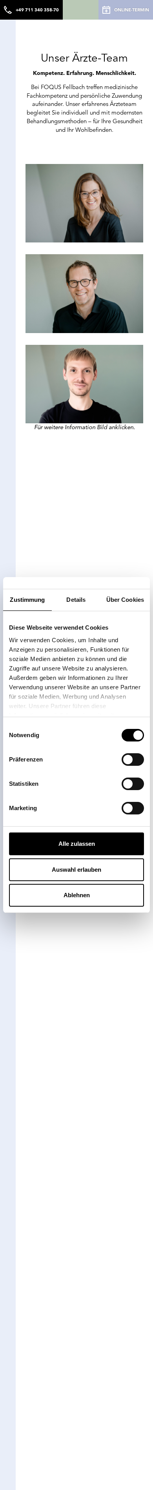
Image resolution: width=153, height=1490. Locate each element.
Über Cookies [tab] (125, 599)
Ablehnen (77, 895)
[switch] (133, 759)
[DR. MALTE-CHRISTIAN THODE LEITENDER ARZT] (84, 293)
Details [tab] (76, 599)
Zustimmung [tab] (27, 599)
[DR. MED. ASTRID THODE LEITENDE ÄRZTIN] (84, 203)
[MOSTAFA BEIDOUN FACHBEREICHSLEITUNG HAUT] (84, 384)
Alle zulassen (76, 843)
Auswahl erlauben (76, 869)
